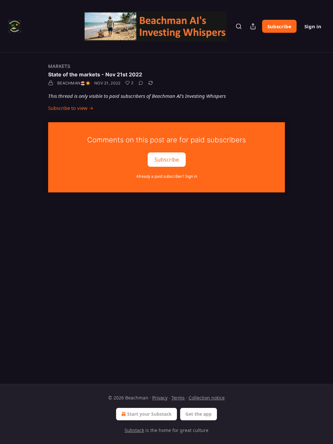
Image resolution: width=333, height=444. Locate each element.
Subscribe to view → (70, 108)
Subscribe (279, 26)
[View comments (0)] (141, 83)
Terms (178, 398)
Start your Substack (149, 414)
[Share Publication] (253, 26)
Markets (59, 66)
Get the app (198, 414)
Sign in (312, 26)
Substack (134, 430)
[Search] (238, 26)
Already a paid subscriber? (166, 176)
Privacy (159, 398)
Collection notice (207, 398)
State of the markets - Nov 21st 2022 (95, 74)
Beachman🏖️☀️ (73, 83)
